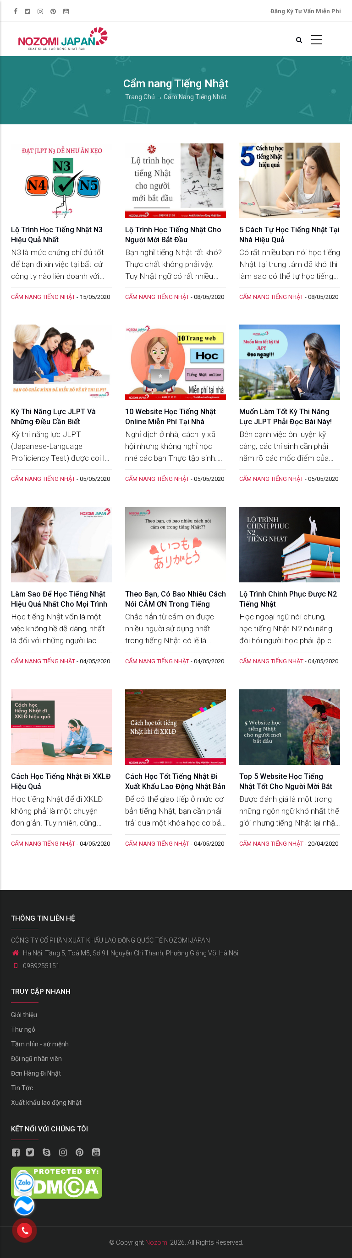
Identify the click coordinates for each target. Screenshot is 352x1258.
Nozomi (157, 1242)
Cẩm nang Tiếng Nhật (195, 97)
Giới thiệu (24, 1014)
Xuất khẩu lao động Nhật (46, 1102)
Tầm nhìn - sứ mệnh (40, 1044)
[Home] (62, 39)
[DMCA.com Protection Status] (56, 1173)
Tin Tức (22, 1088)
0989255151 (41, 966)
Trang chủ (140, 97)
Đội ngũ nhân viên (36, 1058)
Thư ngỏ (23, 1029)
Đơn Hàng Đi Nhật (36, 1073)
